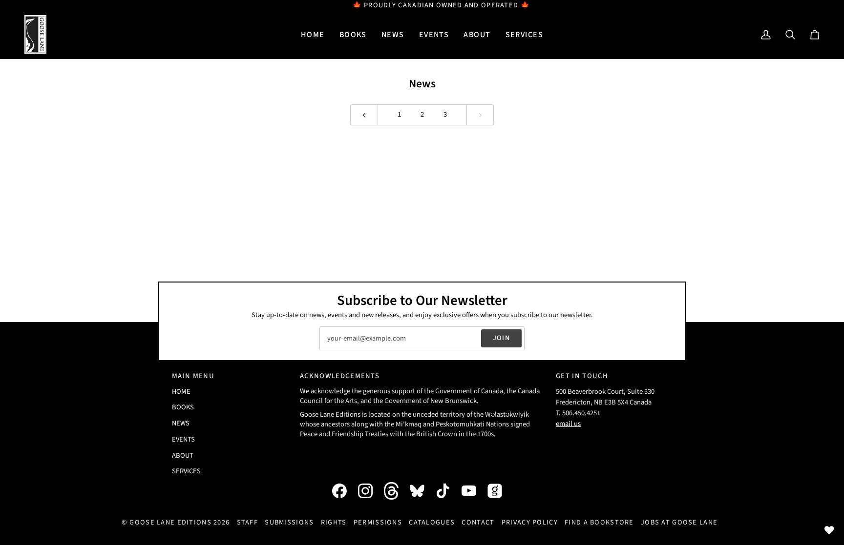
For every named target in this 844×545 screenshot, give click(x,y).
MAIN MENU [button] (193, 376)
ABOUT (182, 455)
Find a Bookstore (599, 522)
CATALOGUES (432, 522)
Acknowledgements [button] (340, 376)
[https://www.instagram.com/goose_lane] (370, 491)
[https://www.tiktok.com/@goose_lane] (448, 491)
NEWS (181, 423)
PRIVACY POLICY (530, 522)
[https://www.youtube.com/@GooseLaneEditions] (474, 491)
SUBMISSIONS (289, 522)
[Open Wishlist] (829, 530)
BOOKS (183, 407)
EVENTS (183, 439)
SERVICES (186, 471)
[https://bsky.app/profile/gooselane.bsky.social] (422, 490)
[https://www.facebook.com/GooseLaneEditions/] (344, 491)
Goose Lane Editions (170, 522)
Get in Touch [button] (582, 376)
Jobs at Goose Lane (679, 522)
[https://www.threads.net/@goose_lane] (396, 490)
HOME (181, 391)
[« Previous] (364, 114)
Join (501, 338)
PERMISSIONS (378, 522)
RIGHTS (334, 522)
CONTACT (478, 522)
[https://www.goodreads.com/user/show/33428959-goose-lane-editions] (499, 491)
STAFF (247, 522)
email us (568, 424)
